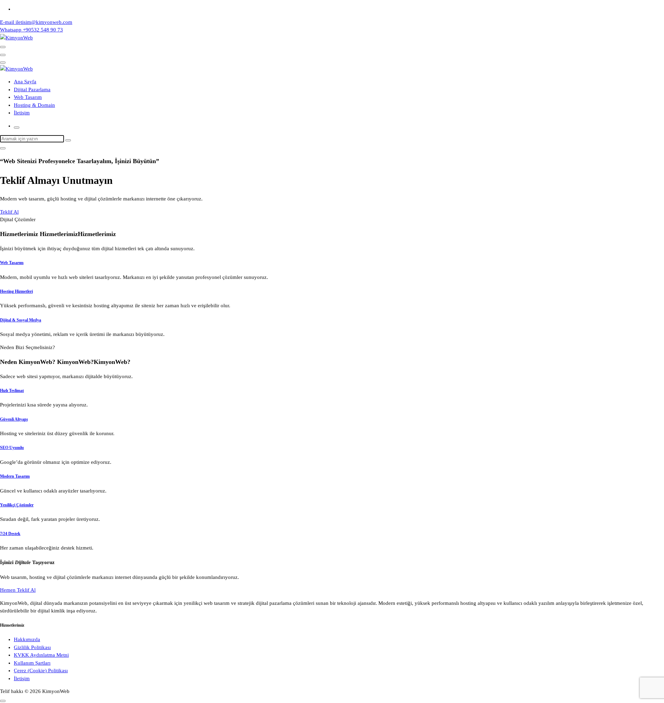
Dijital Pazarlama (32, 89)
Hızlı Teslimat (12, 390)
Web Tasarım (28, 97)
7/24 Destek (10, 533)
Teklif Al (9, 212)
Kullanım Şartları (32, 663)
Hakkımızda (27, 639)
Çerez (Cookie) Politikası (41, 670)
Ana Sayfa (25, 81)
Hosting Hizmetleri (16, 291)
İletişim (22, 112)
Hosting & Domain (34, 105)
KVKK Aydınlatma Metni (41, 655)
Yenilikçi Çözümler (17, 505)
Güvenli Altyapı (14, 419)
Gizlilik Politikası (32, 647)
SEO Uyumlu (12, 447)
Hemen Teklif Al (18, 590)
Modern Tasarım (15, 476)
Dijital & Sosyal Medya (20, 320)
